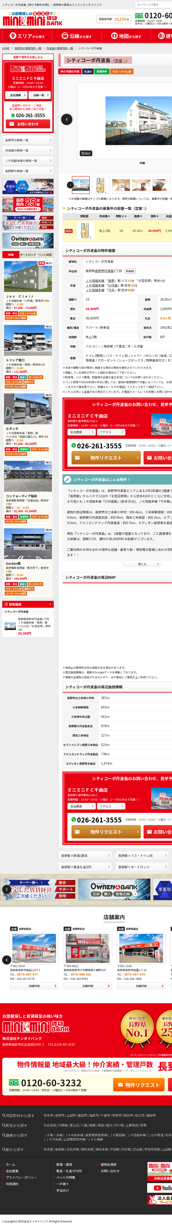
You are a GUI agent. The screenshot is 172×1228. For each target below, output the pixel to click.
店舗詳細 (34, 986)
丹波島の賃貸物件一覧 (59, 48)
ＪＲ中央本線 (73, 1135)
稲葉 (92, 1125)
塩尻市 (94, 1115)
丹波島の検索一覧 (16, 150)
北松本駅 (73, 1149)
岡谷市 (128, 1115)
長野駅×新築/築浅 (74, 855)
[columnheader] (104, 216)
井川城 (119, 1125)
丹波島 (109, 270)
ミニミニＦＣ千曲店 (87, 415)
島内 (109, 1125)
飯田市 (82, 1115)
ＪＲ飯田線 (117, 1135)
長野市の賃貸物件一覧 (28, 48)
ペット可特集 (65, 1177)
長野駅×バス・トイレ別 (135, 855)
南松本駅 (102, 1149)
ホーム (10, 1164)
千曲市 (105, 1115)
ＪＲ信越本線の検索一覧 (21, 160)
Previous (66, 119)
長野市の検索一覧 (16, 140)
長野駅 (59, 1149)
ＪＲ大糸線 (53, 1139)
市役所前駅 (152, 1149)
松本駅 (48, 1149)
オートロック (28, 254)
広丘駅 (137, 1149)
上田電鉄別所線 (74, 1139)
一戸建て (62, 1183)
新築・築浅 (64, 1164)
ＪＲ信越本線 (95, 280)
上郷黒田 (132, 1125)
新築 (11, 254)
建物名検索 (108, 1164)
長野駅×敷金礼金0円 (76, 867)
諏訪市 (151, 1115)
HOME (6, 48)
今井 (111, 290)
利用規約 (12, 1183)
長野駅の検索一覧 (16, 171)
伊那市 (117, 1115)
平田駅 (115, 1149)
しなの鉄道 (155, 1135)
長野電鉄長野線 (96, 1135)
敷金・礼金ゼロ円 (69, 1170)
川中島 (113, 285)
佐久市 (139, 1115)
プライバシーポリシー (21, 1177)
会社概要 (15, 95)
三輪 (84, 1125)
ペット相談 (45, 254)
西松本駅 (87, 1149)
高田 (101, 1125)
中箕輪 (63, 1125)
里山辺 (74, 1125)
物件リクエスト (106, 457)
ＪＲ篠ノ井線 (53, 1135)
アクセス (105, 432)
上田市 (71, 1115)
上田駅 (167, 1149)
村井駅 (126, 1149)
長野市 (99, 270)
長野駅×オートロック (134, 867)
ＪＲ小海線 (95, 1139)
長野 (111, 280)
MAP (131, 271)
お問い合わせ (28, 124)
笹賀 (143, 1125)
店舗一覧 (38, 95)
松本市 (48, 1115)
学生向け (62, 1190)
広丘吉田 (50, 1125)
